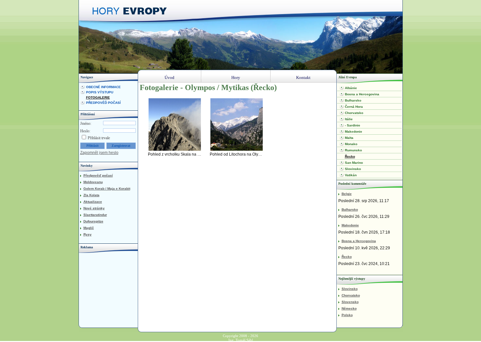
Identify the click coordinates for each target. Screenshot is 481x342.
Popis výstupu (99, 92)
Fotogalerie (98, 97)
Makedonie (353, 131)
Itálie (349, 119)
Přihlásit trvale (99, 138)
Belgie (347, 194)
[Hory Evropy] (131, 13)
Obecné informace (103, 87)
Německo (349, 308)
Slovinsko (353, 169)
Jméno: (85, 123)
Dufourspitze (93, 221)
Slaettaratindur (95, 215)
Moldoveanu (93, 182)
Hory (235, 77)
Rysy (87, 234)
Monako (351, 144)
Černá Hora (354, 106)
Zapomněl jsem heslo (99, 152)
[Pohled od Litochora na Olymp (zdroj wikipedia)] (236, 124)
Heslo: (85, 131)
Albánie (351, 88)
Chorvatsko (354, 113)
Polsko (347, 315)
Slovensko (350, 302)
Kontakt (303, 77)
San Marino (354, 162)
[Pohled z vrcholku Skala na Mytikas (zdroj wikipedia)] (175, 124)
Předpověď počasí (103, 102)
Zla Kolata (91, 195)
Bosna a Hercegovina (362, 94)
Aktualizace (92, 201)
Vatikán (351, 175)
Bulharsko (353, 100)
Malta (349, 138)
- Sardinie (352, 125)
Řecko (350, 156)
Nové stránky (94, 208)
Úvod (169, 77)
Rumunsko (353, 150)
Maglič (88, 228)
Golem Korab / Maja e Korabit (106, 188)
